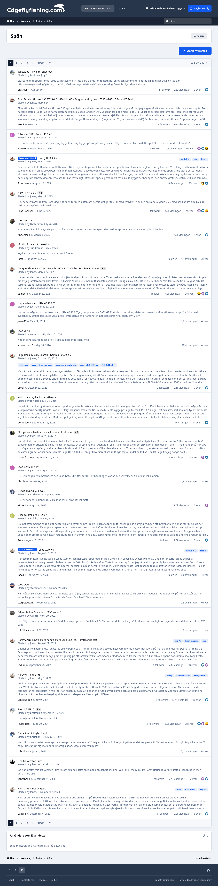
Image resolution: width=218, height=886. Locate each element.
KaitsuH (22, 148)
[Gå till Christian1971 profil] (12, 491)
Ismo (20, 258)
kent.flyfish (24, 778)
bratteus (35, 75)
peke (33, 435)
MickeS (22, 505)
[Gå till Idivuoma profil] (12, 398)
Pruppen (35, 137)
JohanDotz (36, 764)
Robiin (33, 518)
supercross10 (37, 334)
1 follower (164, 89)
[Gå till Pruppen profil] (12, 135)
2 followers (164, 124)
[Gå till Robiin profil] (12, 515)
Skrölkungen (25, 699)
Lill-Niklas (23, 630)
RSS (55, 880)
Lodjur (21, 665)
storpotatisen (37, 588)
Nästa (41, 63)
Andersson (24, 234)
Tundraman (36, 248)
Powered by (195, 880)
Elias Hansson (26, 210)
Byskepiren (36, 224)
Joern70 (34, 306)
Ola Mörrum (25, 457)
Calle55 (34, 615)
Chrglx (21, 481)
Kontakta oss (27, 880)
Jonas (33, 102)
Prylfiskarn (24, 723)
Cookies (42, 880)
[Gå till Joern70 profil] (12, 304)
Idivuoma (35, 400)
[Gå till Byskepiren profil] (12, 221)
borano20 (23, 422)
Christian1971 (38, 494)
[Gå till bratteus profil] (12, 72)
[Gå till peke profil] (12, 433)
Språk (12, 880)
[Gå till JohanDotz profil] (12, 762)
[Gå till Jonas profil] (12, 100)
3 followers (154, 210)
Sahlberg (23, 293)
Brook (21, 124)
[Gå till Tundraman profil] (12, 245)
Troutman (23, 183)
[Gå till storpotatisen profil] (12, 585)
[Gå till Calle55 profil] (12, 613)
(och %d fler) (107, 365)
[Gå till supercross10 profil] (12, 331)
